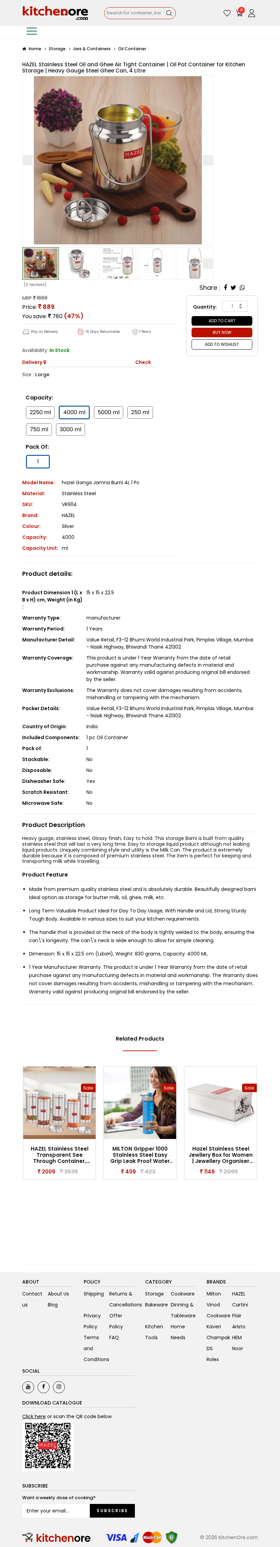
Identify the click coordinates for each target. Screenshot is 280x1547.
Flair (236, 1315)
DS (210, 1348)
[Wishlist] (227, 13)
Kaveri (214, 1326)
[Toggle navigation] (31, 32)
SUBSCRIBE (112, 1511)
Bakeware (156, 1304)
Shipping (94, 1293)
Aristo (239, 1326)
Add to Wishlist (222, 344)
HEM (237, 1337)
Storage (57, 49)
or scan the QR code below (67, 1416)
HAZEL (68, 515)
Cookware (183, 1293)
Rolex (213, 1359)
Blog (53, 1304)
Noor (237, 1348)
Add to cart (222, 321)
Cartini (240, 1304)
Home (34, 49)
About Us (58, 1293)
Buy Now (222, 332)
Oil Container (132, 49)
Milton (214, 1293)
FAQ (114, 1337)
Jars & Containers (92, 49)
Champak (218, 1337)
